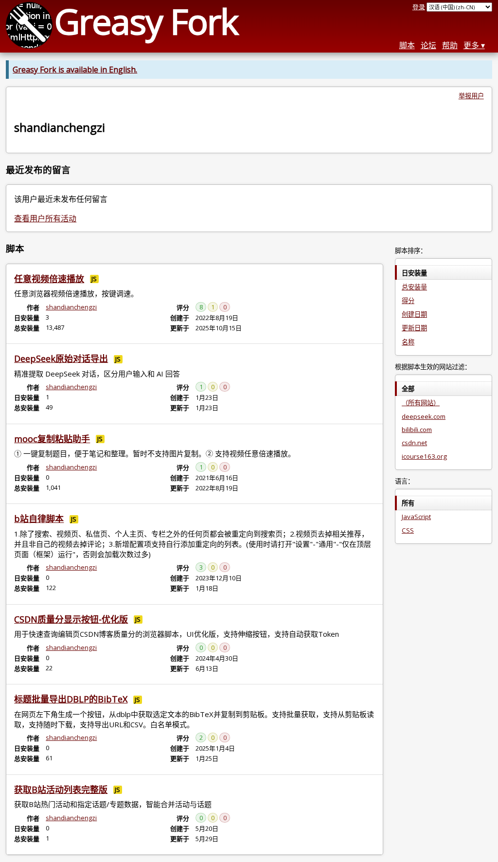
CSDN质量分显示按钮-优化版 (71, 619)
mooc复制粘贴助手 (52, 439)
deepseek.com (423, 416)
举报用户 (471, 95)
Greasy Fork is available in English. (75, 69)
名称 (408, 342)
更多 (471, 45)
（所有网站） (421, 402)
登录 (418, 6)
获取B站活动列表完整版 (60, 789)
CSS (408, 530)
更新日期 (414, 327)
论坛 (428, 45)
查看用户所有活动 (45, 218)
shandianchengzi (71, 307)
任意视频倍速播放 (49, 279)
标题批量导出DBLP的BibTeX (70, 699)
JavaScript (416, 516)
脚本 (407, 45)
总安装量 (414, 287)
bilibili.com (417, 429)
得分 (408, 300)
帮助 (450, 45)
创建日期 (414, 314)
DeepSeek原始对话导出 (61, 358)
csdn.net (414, 442)
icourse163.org (424, 456)
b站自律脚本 (39, 518)
